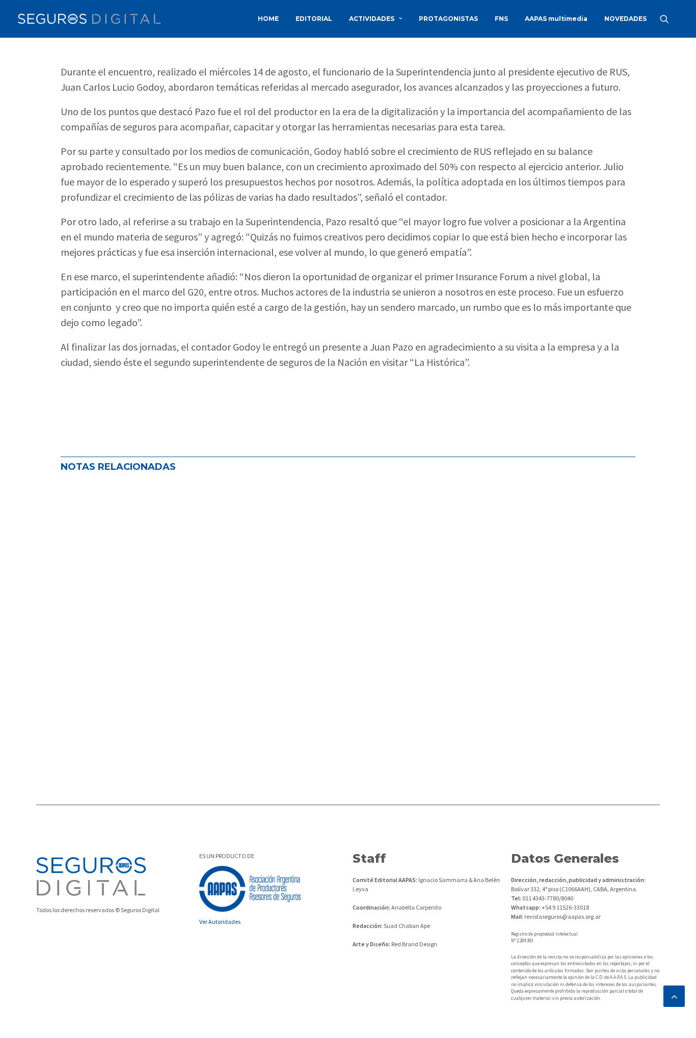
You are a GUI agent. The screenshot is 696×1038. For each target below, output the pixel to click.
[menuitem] (268, 19)
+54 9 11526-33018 (565, 907)
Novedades (207, 541)
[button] (669, 19)
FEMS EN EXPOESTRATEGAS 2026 (148, 674)
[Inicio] (91, 876)
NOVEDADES (625, 18)
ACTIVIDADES (371, 18)
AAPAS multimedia (556, 18)
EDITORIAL (314, 18)
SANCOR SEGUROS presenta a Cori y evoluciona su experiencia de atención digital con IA (275, 507)
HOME (268, 18)
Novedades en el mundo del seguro (128, 541)
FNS (501, 18)
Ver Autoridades (219, 921)
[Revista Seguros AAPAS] (89, 19)
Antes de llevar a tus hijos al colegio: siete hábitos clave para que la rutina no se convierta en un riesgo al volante (332, 590)
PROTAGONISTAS (448, 18)
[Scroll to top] (674, 995)
